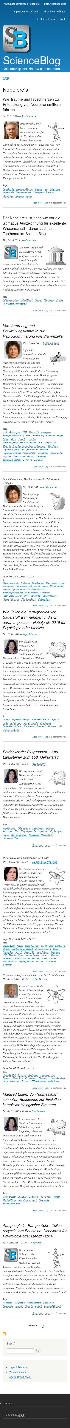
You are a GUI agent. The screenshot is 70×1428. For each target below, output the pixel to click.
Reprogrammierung (12, 452)
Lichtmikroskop (58, 1078)
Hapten (6, 834)
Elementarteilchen (43, 948)
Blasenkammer (32, 945)
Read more (37, 202)
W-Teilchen (51, 961)
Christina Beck (51, 342)
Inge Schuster (30, 634)
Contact (8, 1403)
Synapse (19, 195)
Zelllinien (27, 459)
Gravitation (8, 951)
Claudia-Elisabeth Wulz (44, 861)
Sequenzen (43, 452)
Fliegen (60, 435)
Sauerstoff (41, 726)
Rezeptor (50, 192)
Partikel (18, 958)
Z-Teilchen (7, 964)
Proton (44, 958)
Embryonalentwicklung (13, 435)
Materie (12, 955)
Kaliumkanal (34, 586)
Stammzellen (56, 452)
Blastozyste (14, 432)
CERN (44, 945)
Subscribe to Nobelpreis (4, 1334)
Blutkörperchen (41, 831)
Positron (35, 958)
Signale (6, 598)
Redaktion (30, 240)
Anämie (6, 719)
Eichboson (60, 945)
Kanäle (45, 586)
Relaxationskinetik (11, 1203)
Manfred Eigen (9, 1200)
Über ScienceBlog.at (55, 11)
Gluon (55, 948)
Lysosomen (48, 1302)
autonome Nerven (24, 188)
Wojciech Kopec (28, 598)
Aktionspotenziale (11, 583)
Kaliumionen (21, 586)
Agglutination (38, 827)
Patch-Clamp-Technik (12, 595)
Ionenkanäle (8, 586)
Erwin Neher (51, 583)
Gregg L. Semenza (32, 719)
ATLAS (20, 945)
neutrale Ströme (32, 955)
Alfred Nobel (26, 300)
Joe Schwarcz (29, 116)
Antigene (50, 827)
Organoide (8, 449)
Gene (13, 439)
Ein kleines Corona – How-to (51, 19)
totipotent (7, 456)
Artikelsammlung (11, 300)
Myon (20, 955)
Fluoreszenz (31, 1078)
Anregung (22, 1074)
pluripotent (19, 449)
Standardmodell (10, 961)
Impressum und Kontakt (26, 11)
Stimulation (8, 195)
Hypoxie (55, 719)
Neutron (54, 955)
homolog (32, 439)
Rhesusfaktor (47, 834)
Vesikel (38, 1305)
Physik (59, 300)
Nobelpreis (39, 192)
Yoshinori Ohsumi (52, 1305)
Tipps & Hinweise (18, 1367)
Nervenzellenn (31, 592)
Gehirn (6, 439)
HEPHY (18, 951)
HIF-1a (46, 719)
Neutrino (45, 955)
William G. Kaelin (11, 729)
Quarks (52, 958)
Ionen (61, 583)
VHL (61, 726)
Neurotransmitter (24, 192)
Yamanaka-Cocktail (12, 459)
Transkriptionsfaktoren (23, 456)
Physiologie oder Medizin (15, 303)
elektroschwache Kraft (22, 948)
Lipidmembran (18, 589)
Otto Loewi (55, 188)
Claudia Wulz (9, 945)
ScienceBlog (31, 59)
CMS (51, 945)
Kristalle (6, 589)
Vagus (29, 195)
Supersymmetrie (26, 961)
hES (28, 435)
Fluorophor (44, 1078)
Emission (7, 1078)
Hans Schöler (29, 452)
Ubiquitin (52, 726)
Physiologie (45, 722)
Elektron (6, 948)
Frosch (38, 188)
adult (5, 432)
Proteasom (29, 726)
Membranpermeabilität (13, 592)
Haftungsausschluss (55, 3)
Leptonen (55, 951)
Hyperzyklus (46, 1196)
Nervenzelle (8, 192)
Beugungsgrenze (47, 1074)
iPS (40, 442)
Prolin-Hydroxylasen (12, 726)
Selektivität (35, 595)
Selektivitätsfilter (50, 595)
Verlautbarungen (18, 1372)
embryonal (46, 432)
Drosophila (34, 432)
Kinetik (57, 1196)
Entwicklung (38, 435)
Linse (5, 1081)
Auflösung (33, 1074)
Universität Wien (10, 838)
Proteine (44, 449)
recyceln (19, 1305)
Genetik (22, 439)
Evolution (50, 435)
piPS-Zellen (32, 449)
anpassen (16, 719)
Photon (26, 958)
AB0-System (24, 827)
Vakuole (29, 1305)
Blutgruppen (26, 831)
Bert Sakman (38, 583)
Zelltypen (38, 459)
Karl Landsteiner (19, 834)
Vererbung (41, 456)
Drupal (21, 1414)
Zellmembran (44, 598)
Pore (26, 595)
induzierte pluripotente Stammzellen (19, 442)
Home (6, 77)
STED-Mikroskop (38, 1081)
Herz (46, 188)
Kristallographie (57, 586)
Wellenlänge (53, 1081)
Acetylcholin (8, 188)
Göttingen (33, 1196)
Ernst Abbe (18, 1078)
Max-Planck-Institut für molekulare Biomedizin (24, 445)
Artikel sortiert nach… (20, 1377)
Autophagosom (34, 1302)
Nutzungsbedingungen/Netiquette (22, 3)
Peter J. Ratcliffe (30, 722)
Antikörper (25, 583)
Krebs (5, 722)
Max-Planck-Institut (35, 589)
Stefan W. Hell (39, 979)
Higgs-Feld (29, 951)
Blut (16, 831)
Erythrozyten (56, 831)
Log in (47, 202)
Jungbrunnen (50, 442)
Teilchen (39, 961)
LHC (5, 955)
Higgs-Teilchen (42, 951)
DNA (25, 432)
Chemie (38, 300)
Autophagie (19, 1302)
